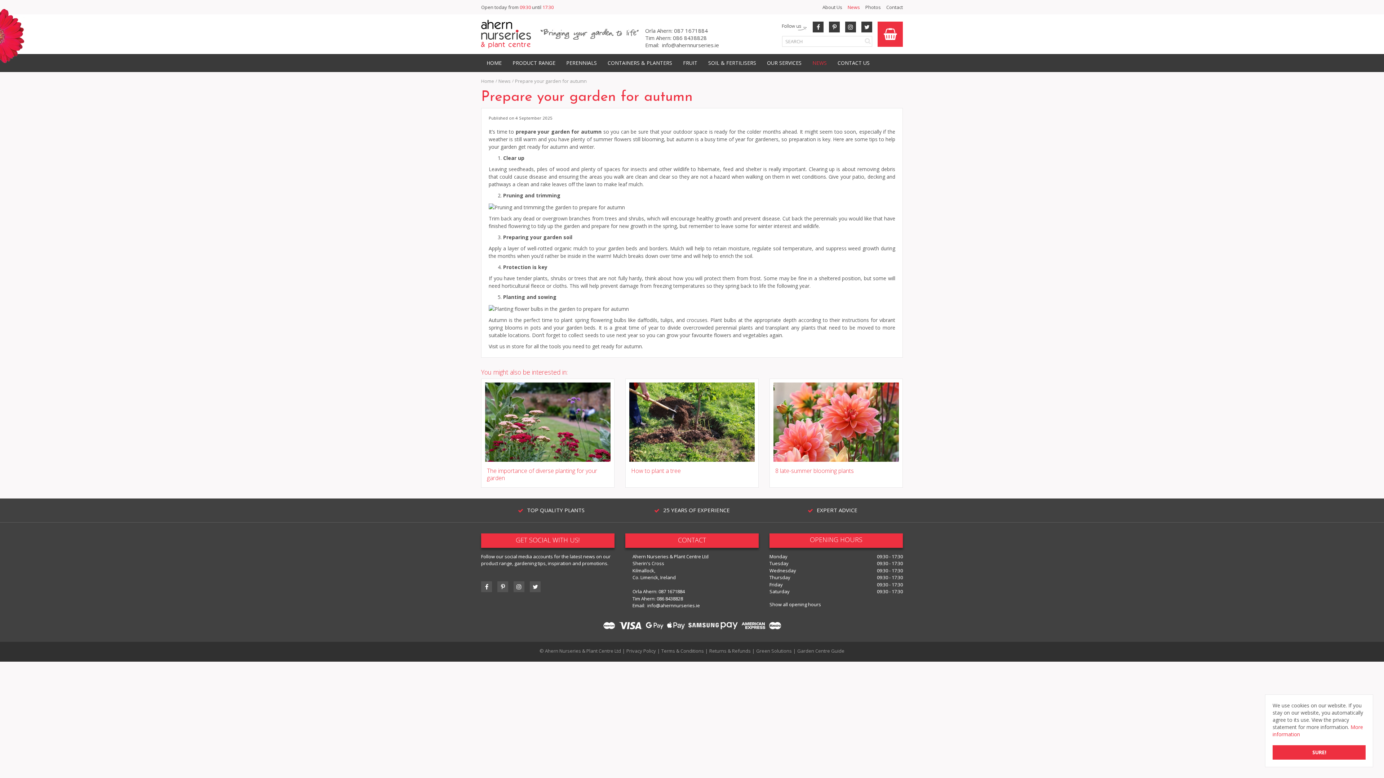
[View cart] (890, 34)
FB (818, 27)
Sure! (1319, 752)
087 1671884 (691, 30)
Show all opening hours (795, 604)
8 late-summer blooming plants (814, 471)
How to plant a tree (656, 471)
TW (866, 27)
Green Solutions (774, 651)
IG (519, 586)
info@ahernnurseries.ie (690, 45)
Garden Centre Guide (820, 651)
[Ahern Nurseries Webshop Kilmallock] (506, 33)
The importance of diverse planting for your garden (542, 474)
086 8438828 (690, 37)
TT (535, 586)
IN (850, 27)
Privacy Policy (641, 651)
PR (834, 27)
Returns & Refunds (730, 651)
